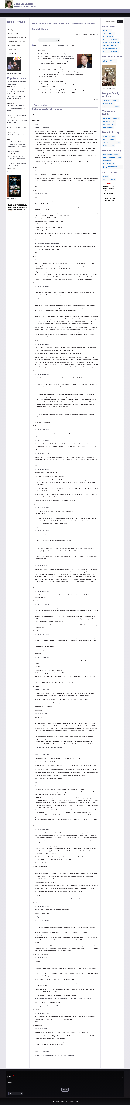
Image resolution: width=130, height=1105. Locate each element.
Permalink (65, 115)
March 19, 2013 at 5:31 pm (42, 657)
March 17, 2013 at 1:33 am (42, 260)
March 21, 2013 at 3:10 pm (42, 829)
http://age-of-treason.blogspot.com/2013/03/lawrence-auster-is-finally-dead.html (56, 1055)
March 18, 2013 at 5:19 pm (42, 566)
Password (10, 1082)
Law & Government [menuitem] (108, 121)
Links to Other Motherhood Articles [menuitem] (110, 166)
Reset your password (16, 1094)
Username (10, 1076)
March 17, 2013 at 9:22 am (42, 302)
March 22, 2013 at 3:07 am (42, 920)
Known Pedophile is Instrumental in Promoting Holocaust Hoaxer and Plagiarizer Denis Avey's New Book (16, 144)
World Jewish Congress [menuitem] (109, 45)
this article (44, 378)
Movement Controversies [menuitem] (109, 51)
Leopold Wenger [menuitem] (107, 103)
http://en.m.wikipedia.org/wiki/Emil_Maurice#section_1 (49, 747)
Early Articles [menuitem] (106, 30)
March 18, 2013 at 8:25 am (42, 507)
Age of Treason (67, 56)
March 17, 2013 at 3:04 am (42, 286)
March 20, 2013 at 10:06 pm (42, 714)
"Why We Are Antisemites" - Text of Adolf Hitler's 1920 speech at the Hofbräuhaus (16, 98)
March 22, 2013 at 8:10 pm (42, 958)
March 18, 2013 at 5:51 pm (42, 591)
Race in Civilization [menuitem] (108, 139)
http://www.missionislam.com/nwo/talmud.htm (47, 243)
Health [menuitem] (119, 157)
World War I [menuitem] (105, 142)
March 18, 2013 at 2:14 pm (42, 530)
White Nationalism (56, 96)
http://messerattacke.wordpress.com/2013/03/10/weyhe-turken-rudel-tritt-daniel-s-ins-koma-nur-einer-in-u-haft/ (63, 999)
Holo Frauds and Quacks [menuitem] (109, 39)
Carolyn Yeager (23, 3)
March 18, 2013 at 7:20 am (42, 469)
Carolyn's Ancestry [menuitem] (107, 180)
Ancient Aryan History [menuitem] (109, 136)
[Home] (9, 4)
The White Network (12, 172)
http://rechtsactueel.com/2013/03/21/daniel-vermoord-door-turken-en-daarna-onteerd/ (57, 899)
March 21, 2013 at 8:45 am (42, 754)
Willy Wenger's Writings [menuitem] (109, 100)
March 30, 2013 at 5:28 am (42, 1029)
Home (7, 15)
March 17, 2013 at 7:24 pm (42, 440)
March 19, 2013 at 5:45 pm (42, 690)
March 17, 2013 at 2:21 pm (42, 374)
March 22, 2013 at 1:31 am (42, 906)
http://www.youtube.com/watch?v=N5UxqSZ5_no (48, 1006)
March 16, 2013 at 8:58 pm (42, 127)
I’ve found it (90, 446)
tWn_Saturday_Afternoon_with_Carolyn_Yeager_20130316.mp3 (51, 45)
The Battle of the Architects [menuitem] (107, 61)
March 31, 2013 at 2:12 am (42, 1051)
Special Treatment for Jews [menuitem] (110, 48)
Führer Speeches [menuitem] (108, 127)
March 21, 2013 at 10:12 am (42, 786)
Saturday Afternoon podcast (43, 96)
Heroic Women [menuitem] (106, 36)
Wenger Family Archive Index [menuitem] (111, 106)
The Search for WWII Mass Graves (16, 115)
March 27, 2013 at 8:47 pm (42, 1013)
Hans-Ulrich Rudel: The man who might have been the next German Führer (16, 108)
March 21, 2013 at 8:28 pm (42, 870)
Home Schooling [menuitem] (107, 163)
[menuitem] (8, 11)
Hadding (37, 124)
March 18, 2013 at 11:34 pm (42, 604)
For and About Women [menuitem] (109, 157)
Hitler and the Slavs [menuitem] (108, 145)
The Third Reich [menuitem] (107, 33)
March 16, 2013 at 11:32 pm (42, 171)
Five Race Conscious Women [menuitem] (111, 154)
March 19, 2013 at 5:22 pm (42, 634)
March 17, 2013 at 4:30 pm (42, 429)
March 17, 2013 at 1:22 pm (42, 344)
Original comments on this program (47, 109)
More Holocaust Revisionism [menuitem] (110, 42)
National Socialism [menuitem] (107, 124)
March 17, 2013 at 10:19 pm (42, 453)
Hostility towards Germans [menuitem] (109, 118)
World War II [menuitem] (116, 142)
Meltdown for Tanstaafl (13, 151)
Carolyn (37, 370)
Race (33, 96)
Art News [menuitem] (105, 176)
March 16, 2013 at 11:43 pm (42, 194)
